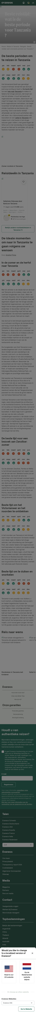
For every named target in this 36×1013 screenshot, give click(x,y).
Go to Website (26, 1009)
